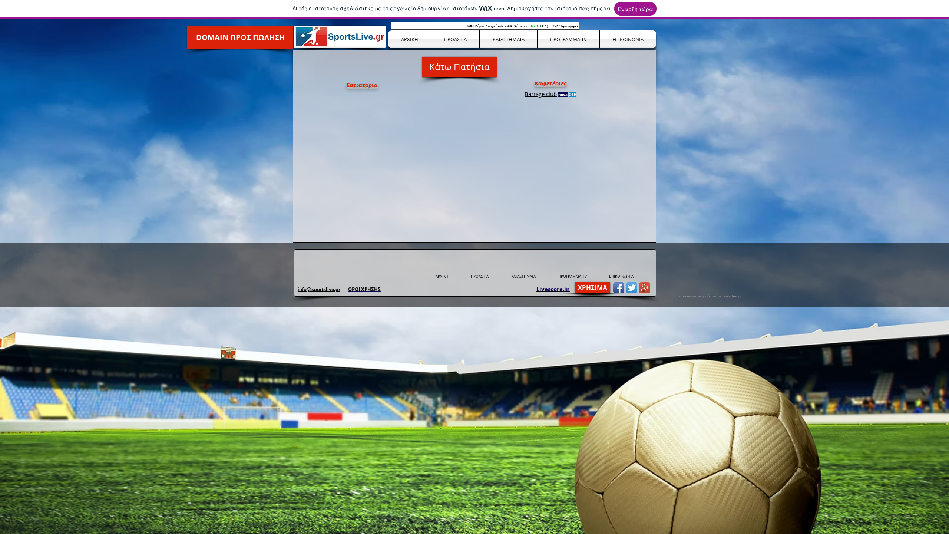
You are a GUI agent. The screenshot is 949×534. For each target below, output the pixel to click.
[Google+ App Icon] (644, 287)
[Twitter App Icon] (631, 287)
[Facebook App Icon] (618, 287)
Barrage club (541, 94)
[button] (459, 67)
